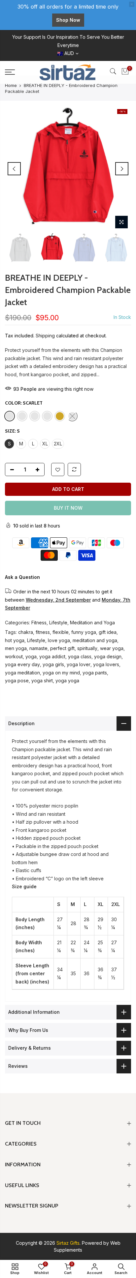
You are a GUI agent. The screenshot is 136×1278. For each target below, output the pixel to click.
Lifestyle (58, 622)
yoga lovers (106, 664)
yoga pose (17, 680)
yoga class (79, 656)
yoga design (107, 656)
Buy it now (68, 508)
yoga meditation (22, 672)
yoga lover (78, 664)
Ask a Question (22, 577)
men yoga (16, 648)
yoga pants (95, 672)
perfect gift (62, 648)
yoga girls (53, 664)
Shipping (45, 335)
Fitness (39, 622)
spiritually (87, 648)
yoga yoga (67, 680)
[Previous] (14, 168)
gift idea (108, 632)
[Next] (121, 168)
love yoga (59, 640)
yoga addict (52, 656)
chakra (25, 632)
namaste (38, 648)
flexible (60, 632)
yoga (31, 656)
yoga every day (22, 664)
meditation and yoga (95, 640)
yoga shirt (42, 680)
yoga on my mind (61, 672)
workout (14, 656)
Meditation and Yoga (92, 622)
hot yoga (14, 640)
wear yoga (111, 648)
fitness (43, 632)
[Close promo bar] (131, 4)
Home (11, 85)
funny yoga (83, 632)
